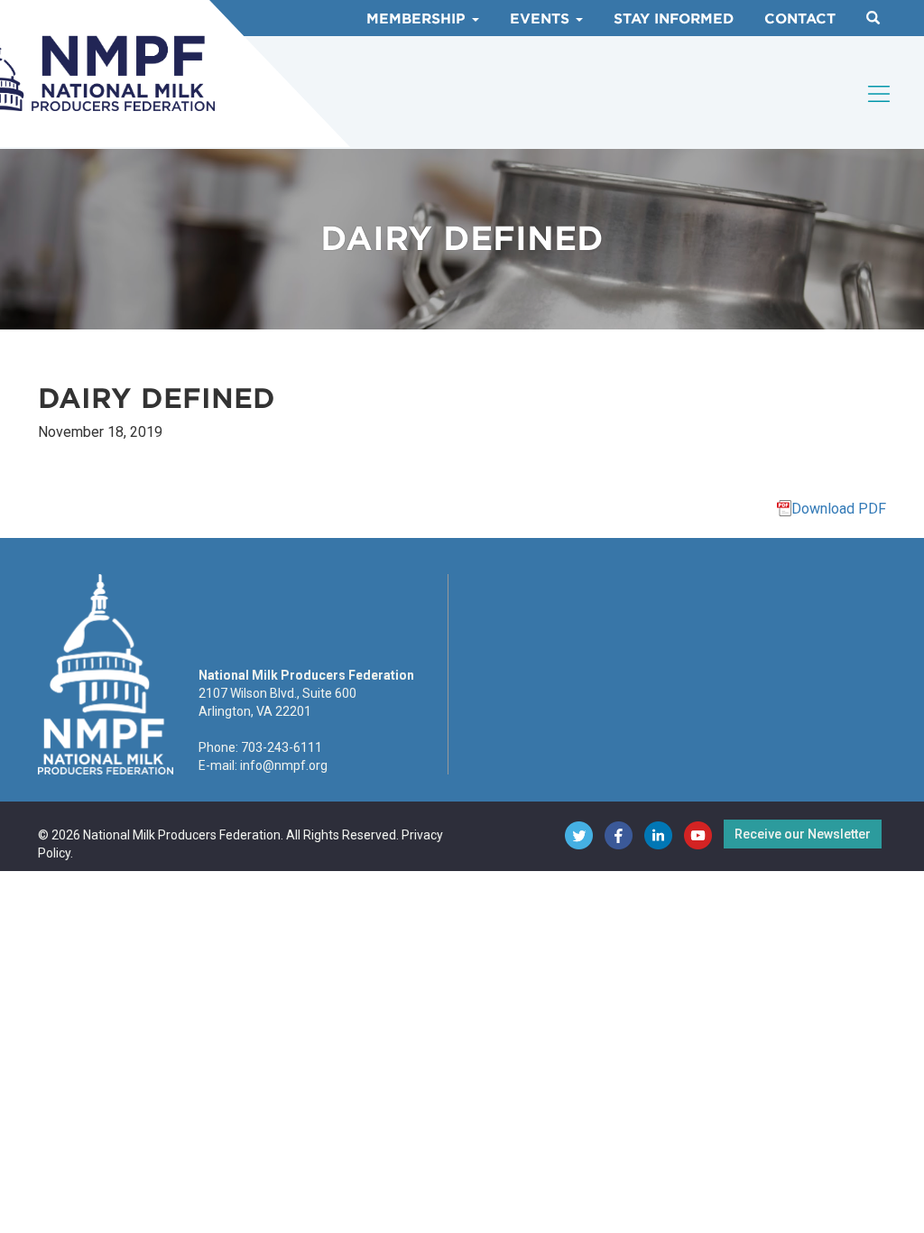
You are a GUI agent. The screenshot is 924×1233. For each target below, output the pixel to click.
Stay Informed (674, 19)
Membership (418, 19)
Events (542, 19)
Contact (800, 19)
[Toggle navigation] (879, 94)
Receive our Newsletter (803, 834)
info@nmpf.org (284, 765)
